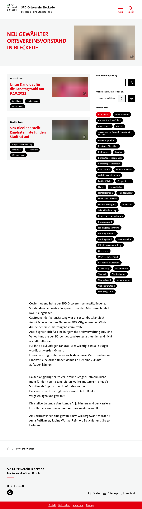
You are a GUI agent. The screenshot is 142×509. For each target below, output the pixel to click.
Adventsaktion (122, 114)
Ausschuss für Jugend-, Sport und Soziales (114, 133)
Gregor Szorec (124, 181)
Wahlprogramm (105, 291)
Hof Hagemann (105, 192)
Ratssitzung (103, 268)
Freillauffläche (105, 181)
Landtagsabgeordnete (108, 227)
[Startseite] (8, 448)
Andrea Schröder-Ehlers (109, 120)
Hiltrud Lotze (116, 187)
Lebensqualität (124, 239)
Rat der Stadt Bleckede (108, 262)
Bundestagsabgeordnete (110, 157)
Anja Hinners (104, 126)
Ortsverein (103, 251)
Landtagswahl (105, 239)
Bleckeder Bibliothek (108, 146)
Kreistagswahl (105, 221)
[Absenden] (131, 98)
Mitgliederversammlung (109, 245)
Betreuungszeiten (106, 140)
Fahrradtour (104, 169)
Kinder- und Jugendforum (110, 216)
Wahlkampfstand (106, 285)
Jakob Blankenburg (107, 210)
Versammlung (123, 280)
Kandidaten (103, 114)
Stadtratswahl (118, 274)
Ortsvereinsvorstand (108, 256)
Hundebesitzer (126, 192)
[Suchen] (131, 82)
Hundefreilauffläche (107, 198)
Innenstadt (127, 204)
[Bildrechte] (132, 56)
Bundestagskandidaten (109, 163)
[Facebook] (10, 492)
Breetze (118, 152)
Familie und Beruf (124, 169)
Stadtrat (102, 274)
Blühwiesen (103, 152)
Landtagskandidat (106, 233)
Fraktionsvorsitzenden (109, 175)
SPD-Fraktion (121, 268)
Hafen (101, 187)
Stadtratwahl (104, 280)
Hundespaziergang (107, 204)
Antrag (119, 126)
